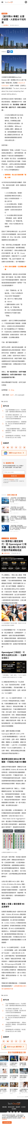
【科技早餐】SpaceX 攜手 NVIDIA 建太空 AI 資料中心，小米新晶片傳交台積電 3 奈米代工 (18, 509)
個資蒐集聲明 (11, 479)
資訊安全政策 (11, 1107)
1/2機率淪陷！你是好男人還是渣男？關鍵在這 (14, 1064)
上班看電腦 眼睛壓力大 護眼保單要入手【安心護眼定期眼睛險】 (24, 1090)
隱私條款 (4, 1107)
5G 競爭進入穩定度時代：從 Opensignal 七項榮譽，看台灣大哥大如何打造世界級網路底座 (16, 416)
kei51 (12, 395)
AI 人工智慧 (5, 538)
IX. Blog (11, 390)
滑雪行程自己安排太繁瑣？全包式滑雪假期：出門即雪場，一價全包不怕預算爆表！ (23, 1076)
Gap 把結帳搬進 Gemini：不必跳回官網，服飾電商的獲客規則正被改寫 (16, 410)
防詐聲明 (14, 1108)
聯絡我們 (18, 1107)
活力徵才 (23, 1107)
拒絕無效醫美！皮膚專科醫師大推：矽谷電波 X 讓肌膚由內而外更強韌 (24, 1064)
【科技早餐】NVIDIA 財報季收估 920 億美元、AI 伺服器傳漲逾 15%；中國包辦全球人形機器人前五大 (18, 518)
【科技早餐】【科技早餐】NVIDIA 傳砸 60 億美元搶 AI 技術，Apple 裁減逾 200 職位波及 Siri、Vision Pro (18, 527)
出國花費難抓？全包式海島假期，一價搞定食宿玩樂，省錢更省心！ (4, 1090)
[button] (2, 2)
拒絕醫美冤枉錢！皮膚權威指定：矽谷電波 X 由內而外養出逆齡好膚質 (4, 1076)
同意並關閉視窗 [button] (7, 1122)
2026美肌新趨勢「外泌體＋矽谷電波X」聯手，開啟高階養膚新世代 (14, 1076)
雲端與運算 (13, 538)
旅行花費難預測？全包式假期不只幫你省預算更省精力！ (14, 1090)
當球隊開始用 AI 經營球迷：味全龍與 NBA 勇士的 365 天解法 (15, 436)
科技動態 (4, 13)
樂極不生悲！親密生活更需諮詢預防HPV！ (4, 1064)
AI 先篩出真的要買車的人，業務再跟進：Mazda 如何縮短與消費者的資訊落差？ (16, 423)
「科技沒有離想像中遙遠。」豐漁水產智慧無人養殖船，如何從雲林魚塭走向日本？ (16, 430)
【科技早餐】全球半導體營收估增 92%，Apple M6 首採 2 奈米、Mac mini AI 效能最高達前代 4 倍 (18, 499)
